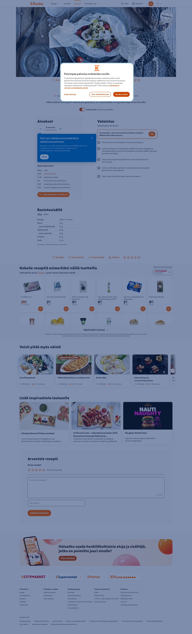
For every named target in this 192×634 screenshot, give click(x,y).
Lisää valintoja (70, 94)
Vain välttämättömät (100, 94)
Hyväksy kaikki (121, 94)
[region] (97, 82)
